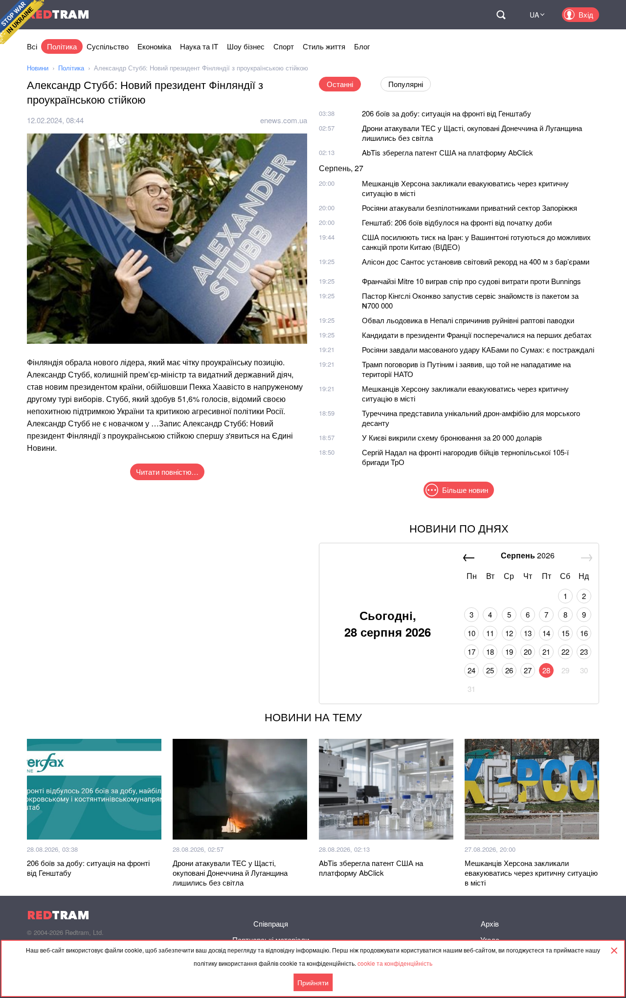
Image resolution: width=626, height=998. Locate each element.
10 (471, 633)
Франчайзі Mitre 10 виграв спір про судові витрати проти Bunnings (471, 281)
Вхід (586, 14)
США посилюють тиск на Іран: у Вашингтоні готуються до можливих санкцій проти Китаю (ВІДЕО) (476, 242)
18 (490, 651)
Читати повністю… (167, 471)
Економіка (154, 46)
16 (584, 633)
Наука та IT (199, 46)
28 (546, 670)
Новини (37, 67)
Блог (362, 46)
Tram (58, 14)
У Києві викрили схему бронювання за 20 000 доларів (452, 437)
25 (490, 670)
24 (471, 670)
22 (565, 651)
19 (509, 651)
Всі (32, 46)
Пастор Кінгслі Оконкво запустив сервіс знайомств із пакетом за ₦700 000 (470, 300)
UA (534, 15)
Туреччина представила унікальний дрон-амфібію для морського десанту (471, 418)
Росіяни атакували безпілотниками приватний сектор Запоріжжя (469, 207)
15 (565, 633)
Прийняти (313, 982)
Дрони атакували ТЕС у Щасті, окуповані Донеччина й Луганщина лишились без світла (472, 133)
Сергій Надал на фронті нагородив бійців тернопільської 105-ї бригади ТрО (465, 457)
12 (509, 633)
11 (490, 633)
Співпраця (270, 923)
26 (509, 670)
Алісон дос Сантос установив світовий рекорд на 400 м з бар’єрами (475, 261)
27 (528, 670)
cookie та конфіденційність (395, 963)
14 (546, 633)
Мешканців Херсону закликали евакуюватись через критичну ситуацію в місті (465, 393)
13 (528, 633)
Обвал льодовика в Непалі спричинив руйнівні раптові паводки (468, 320)
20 (528, 651)
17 (471, 651)
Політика (62, 46)
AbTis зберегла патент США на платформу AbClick (447, 152)
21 (546, 651)
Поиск (500, 14)
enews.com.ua (283, 120)
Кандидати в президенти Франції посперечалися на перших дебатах (477, 335)
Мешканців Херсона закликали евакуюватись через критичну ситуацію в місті (465, 188)
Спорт (283, 46)
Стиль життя (324, 46)
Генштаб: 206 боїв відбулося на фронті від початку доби (457, 222)
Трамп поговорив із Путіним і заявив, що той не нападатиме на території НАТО (466, 369)
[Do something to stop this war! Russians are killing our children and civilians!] (22, 22)
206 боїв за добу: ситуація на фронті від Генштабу (446, 113)
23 (584, 651)
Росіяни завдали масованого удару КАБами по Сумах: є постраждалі (478, 349)
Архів (490, 923)
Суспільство (108, 46)
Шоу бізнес (246, 46)
